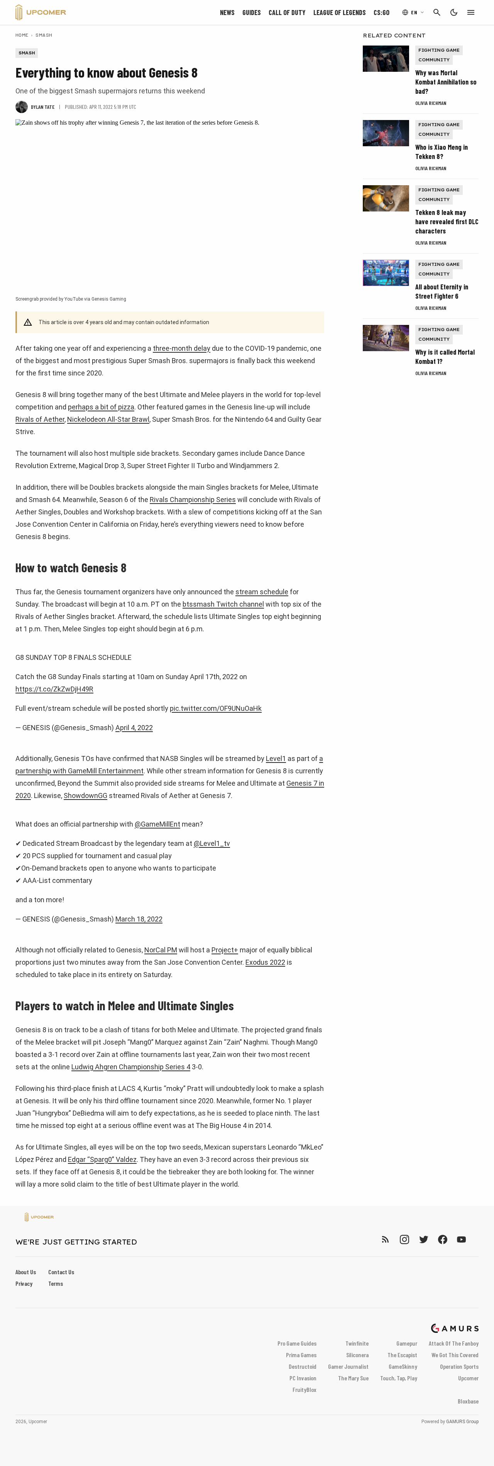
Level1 (276, 758)
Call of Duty (287, 12)
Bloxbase (468, 1401)
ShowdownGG (85, 795)
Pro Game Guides (296, 1343)
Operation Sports (459, 1366)
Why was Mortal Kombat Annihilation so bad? (446, 81)
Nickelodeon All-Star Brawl (108, 419)
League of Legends (339, 12)
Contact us (61, 1271)
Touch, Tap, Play (398, 1377)
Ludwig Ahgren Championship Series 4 (130, 1067)
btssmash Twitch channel (223, 604)
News (227, 12)
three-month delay (181, 348)
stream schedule (261, 592)
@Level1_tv (212, 843)
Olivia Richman (430, 103)
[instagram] (404, 1239)
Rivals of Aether (39, 419)
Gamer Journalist (348, 1366)
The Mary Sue (353, 1377)
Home (22, 34)
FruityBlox (304, 1389)
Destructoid (302, 1366)
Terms (55, 1283)
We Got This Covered (455, 1354)
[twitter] (423, 1239)
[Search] (437, 12)
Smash (44, 34)
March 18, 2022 (138, 919)
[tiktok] (475, 1239)
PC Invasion (302, 1377)
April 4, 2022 (134, 728)
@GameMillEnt (157, 824)
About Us (25, 1271)
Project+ (224, 950)
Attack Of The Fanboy (454, 1343)
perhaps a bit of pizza (101, 407)
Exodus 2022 (265, 962)
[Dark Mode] (454, 12)
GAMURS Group (462, 1421)
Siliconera (357, 1354)
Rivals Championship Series (193, 499)
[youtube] (461, 1239)
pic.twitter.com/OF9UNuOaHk (216, 708)
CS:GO (381, 12)
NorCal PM (160, 950)
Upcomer (468, 1377)
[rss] (385, 1239)
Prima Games (301, 1354)
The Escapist (402, 1354)
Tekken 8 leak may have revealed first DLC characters (447, 221)
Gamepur (406, 1343)
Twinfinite (357, 1343)
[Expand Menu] (471, 12)
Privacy (23, 1283)
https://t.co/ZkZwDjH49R (54, 689)
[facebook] (442, 1239)
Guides (251, 12)
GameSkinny (403, 1366)
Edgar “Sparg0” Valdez (102, 1159)
